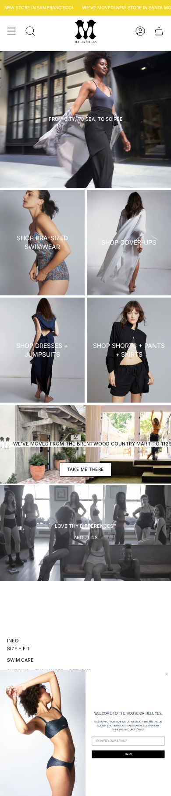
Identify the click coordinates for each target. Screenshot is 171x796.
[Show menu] (11, 31)
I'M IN (128, 754)
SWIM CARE (20, 660)
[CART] (159, 31)
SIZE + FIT (18, 649)
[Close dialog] (166, 674)
